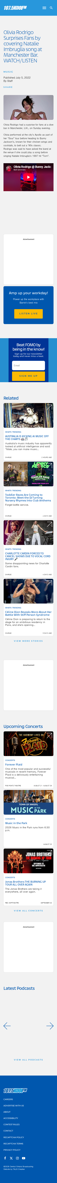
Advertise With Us (13, 1106)
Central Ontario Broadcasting (21, 1166)
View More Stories (28, 641)
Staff (10, 81)
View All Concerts (28, 911)
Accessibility (10, 1118)
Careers (8, 1100)
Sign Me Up (28, 376)
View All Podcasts (28, 1060)
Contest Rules (11, 1125)
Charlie (8, 457)
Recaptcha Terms (13, 1144)
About (6, 1112)
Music (8, 72)
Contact (8, 1131)
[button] (7, 1026)
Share (8, 87)
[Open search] (50, 8)
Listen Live (28, 314)
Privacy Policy (11, 1150)
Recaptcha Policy (13, 1138)
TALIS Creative (19, 1169)
